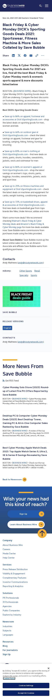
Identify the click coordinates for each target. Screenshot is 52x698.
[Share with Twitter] (19, 55)
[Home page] (14, 6)
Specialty (23, 275)
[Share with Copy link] (37, 55)
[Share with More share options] (43, 55)
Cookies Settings (26, 685)
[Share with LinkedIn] (13, 55)
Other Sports (25, 271)
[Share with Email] (31, 55)
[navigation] (46, 5)
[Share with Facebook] (25, 55)
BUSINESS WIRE (22, 91)
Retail (37, 271)
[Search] (40, 6)
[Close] (48, 668)
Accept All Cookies (26, 693)
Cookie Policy (9, 678)
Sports (34, 275)
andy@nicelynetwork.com (30, 262)
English (7, 328)
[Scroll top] (42, 533)
